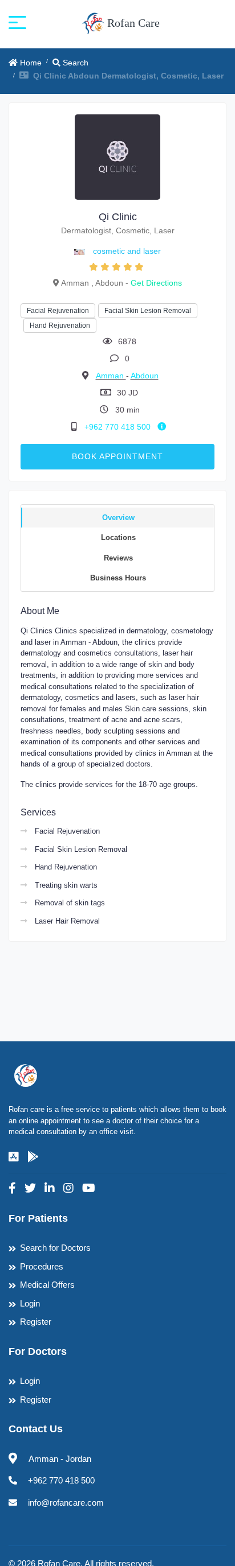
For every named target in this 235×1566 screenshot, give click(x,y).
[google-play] (33, 1157)
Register (35, 1321)
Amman (111, 375)
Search (74, 62)
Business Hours (118, 578)
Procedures (41, 1266)
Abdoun (145, 375)
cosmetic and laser (127, 250)
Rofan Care (132, 23)
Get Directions (156, 282)
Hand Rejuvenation (60, 325)
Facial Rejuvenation (58, 311)
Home (30, 62)
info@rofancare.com (66, 1502)
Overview (118, 517)
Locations (118, 537)
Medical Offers (47, 1284)
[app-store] (14, 1157)
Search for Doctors (55, 1247)
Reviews (118, 558)
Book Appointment (117, 456)
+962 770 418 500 (118, 426)
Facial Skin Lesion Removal (147, 311)
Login (30, 1303)
